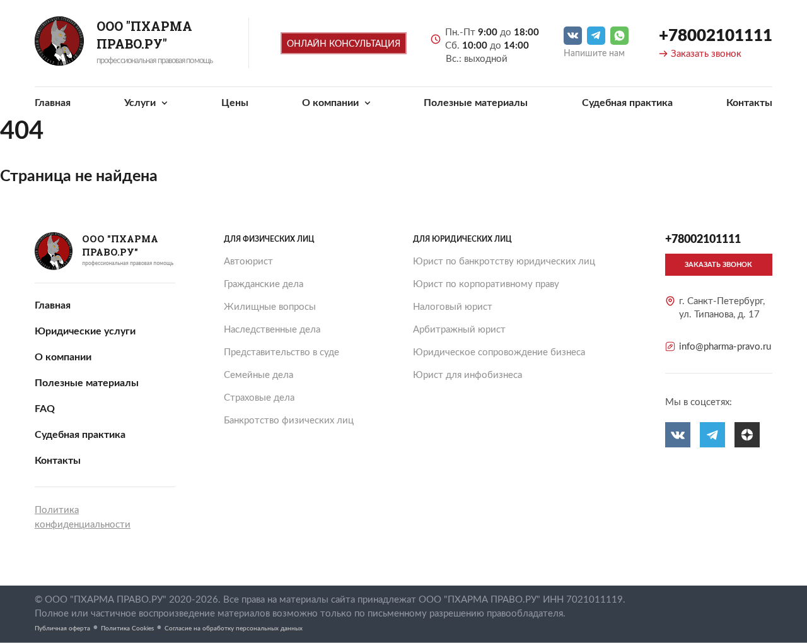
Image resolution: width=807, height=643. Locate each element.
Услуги (141, 103)
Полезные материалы (476, 103)
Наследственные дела (272, 329)
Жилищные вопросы (270, 307)
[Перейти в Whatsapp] (619, 36)
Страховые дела (259, 398)
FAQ (45, 409)
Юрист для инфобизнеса (467, 375)
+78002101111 (715, 36)
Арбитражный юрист (459, 329)
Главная (53, 103)
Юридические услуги (85, 331)
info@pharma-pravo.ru (725, 346)
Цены (234, 103)
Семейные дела (258, 375)
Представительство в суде (281, 352)
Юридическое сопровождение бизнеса (499, 352)
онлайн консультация (343, 44)
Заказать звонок (706, 54)
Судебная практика (627, 103)
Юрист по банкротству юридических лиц (504, 261)
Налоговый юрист (452, 307)
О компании (331, 103)
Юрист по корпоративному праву (486, 284)
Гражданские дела (263, 284)
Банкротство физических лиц (289, 420)
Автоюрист (248, 261)
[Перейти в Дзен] (747, 434)
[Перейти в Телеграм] (596, 36)
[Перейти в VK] (573, 36)
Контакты (749, 103)
